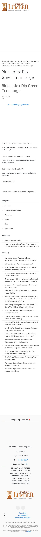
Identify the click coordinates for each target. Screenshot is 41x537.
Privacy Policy (23, 515)
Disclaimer (22, 513)
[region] (20, 32)
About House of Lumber (13, 241)
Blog (6, 224)
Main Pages (9, 228)
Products (8, 206)
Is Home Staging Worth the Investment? (19, 264)
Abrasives (8, 215)
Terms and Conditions (23, 518)
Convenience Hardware (13, 210)
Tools (7, 219)
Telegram (28, 531)
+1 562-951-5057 (22, 460)
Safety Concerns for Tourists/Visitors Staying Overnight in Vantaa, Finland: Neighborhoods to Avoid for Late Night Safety (21, 299)
